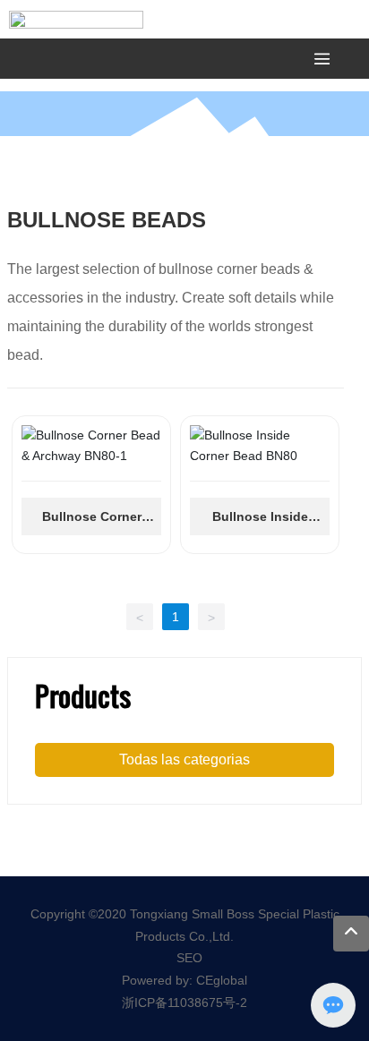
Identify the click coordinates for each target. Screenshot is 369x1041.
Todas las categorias (184, 759)
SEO (189, 958)
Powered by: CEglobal (184, 980)
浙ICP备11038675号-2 (184, 1002)
